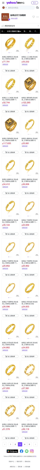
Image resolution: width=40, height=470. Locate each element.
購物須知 (27, 461)
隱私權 (20, 467)
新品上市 (31, 31)
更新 (34, 456)
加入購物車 (11, 71)
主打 (3, 31)
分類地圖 (27, 467)
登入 (34, 3)
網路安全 (12, 467)
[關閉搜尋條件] (6, 8)
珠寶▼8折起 (26, 31)
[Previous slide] (2, 43)
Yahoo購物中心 (15, 2)
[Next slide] (18, 43)
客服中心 (11, 461)
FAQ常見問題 (37, 31)
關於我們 (19, 461)
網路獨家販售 (10, 26)
